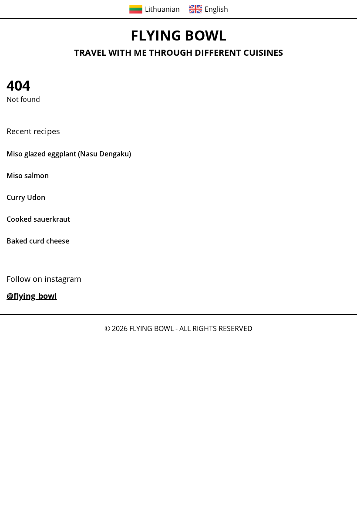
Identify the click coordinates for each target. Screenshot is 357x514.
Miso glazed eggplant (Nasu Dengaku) (69, 154)
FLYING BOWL (178, 35)
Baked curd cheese (38, 241)
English (216, 9)
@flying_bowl (32, 296)
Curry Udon (26, 197)
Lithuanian (162, 9)
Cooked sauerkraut (38, 219)
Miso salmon (28, 175)
